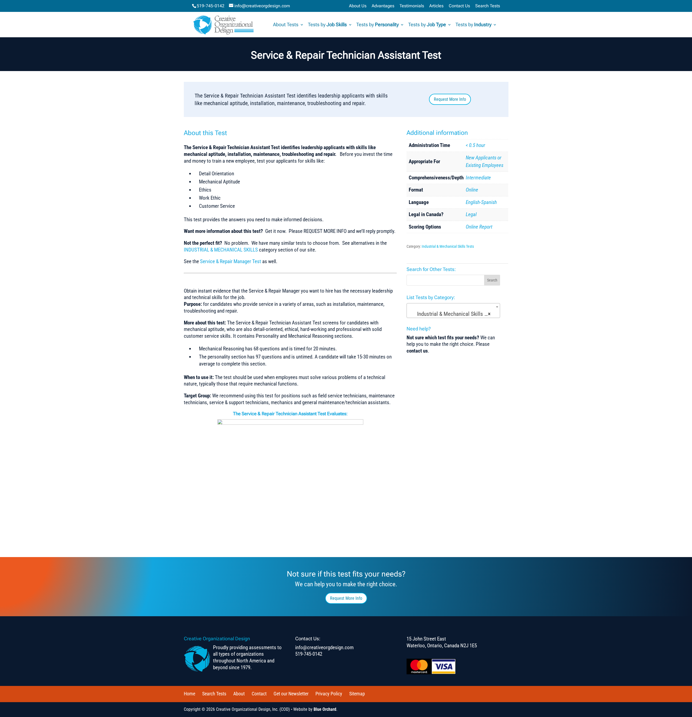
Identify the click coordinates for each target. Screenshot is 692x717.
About (239, 693)
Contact (259, 693)
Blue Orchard (325, 709)
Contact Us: (307, 638)
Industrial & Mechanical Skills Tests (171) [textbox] (454, 314)
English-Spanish (481, 202)
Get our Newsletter (291, 693)
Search (492, 280)
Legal (471, 214)
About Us (358, 6)
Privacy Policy (328, 693)
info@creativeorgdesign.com (324, 647)
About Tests (285, 25)
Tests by (327, 25)
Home (189, 693)
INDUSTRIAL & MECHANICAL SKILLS (221, 250)
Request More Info (450, 99)
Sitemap (357, 693)
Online (472, 190)
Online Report (479, 227)
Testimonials (412, 6)
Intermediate (478, 178)
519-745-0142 (210, 5)
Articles (436, 6)
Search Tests (487, 6)
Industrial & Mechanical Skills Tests (448, 246)
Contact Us (459, 6)
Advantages (383, 6)
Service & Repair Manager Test (230, 261)
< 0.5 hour (475, 145)
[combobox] (453, 310)
